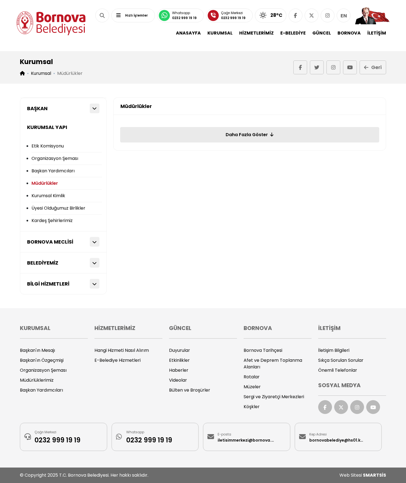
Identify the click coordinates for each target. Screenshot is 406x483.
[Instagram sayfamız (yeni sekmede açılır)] (327, 15)
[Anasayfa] (51, 23)
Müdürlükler (44, 183)
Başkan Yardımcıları (53, 171)
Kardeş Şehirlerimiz (52, 220)
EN (344, 15)
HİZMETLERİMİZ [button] (256, 33)
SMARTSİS (374, 475)
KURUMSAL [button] (220, 33)
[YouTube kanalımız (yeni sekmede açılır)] (350, 67)
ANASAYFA (188, 33)
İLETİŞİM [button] (376, 33)
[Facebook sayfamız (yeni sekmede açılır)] (295, 15)
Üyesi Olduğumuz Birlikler (58, 208)
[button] (102, 15)
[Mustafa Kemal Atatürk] (372, 15)
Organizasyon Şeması (54, 158)
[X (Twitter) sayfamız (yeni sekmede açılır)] (311, 15)
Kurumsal (41, 73)
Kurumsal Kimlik (48, 195)
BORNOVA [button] (349, 33)
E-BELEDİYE (293, 33)
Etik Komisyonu (47, 146)
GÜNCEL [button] (321, 33)
